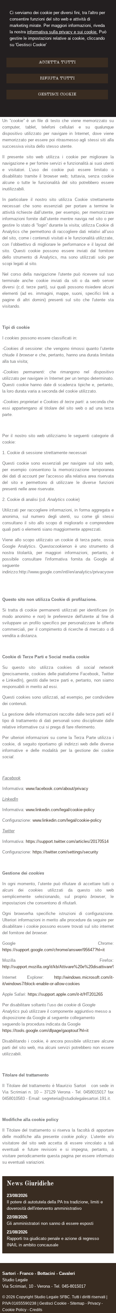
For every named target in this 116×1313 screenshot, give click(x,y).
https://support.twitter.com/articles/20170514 (67, 841)
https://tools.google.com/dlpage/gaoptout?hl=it (45, 1030)
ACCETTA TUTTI (57, 62)
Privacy (94, 1303)
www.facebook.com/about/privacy (57, 788)
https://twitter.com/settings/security (65, 852)
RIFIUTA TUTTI (57, 78)
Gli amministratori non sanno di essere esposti (50, 1223)
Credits (36, 1310)
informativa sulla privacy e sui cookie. (62, 31)
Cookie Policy (14, 1310)
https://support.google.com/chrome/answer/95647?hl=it (53, 949)
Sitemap (77, 1303)
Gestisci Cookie (53, 1303)
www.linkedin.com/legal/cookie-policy (60, 809)
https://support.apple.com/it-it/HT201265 (65, 994)
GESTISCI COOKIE (57, 94)
